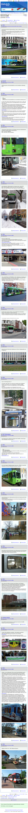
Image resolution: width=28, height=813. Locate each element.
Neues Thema (17, 20)
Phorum (9, 811)
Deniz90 (4, 81)
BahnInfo (22, 811)
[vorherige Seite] (17, 794)
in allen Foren (14, 21)
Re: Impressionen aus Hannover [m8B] (7, 82)
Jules (4, 25)
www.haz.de (4, 109)
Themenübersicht (10, 20)
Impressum (7, 810)
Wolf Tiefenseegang (6, 434)
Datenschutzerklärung (14, 810)
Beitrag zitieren (23, 77)
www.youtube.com (5, 455)
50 (9, 21)
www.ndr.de (4, 634)
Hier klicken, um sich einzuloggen (7, 806)
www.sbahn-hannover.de (6, 242)
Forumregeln (20, 810)
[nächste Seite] (26, 794)
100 (11, 21)
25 (8, 21)
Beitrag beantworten (16, 77)
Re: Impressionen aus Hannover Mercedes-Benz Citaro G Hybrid (11, 26)
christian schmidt (6, 617)
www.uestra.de (4, 116)
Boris (8, 17)
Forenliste (3, 20)
